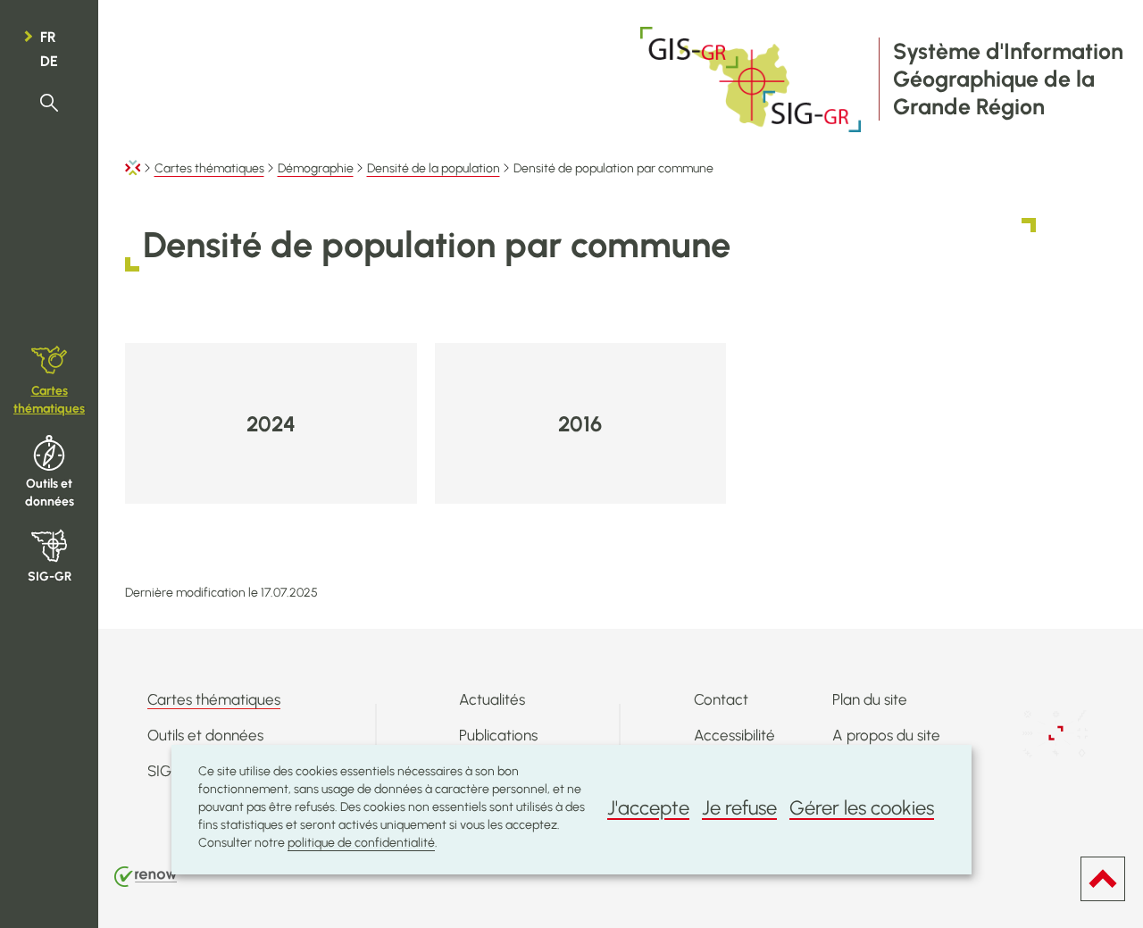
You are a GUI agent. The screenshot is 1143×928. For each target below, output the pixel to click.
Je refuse (739, 808)
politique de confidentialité (361, 842)
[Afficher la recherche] (49, 103)
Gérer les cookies (861, 808)
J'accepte (648, 808)
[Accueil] (133, 168)
